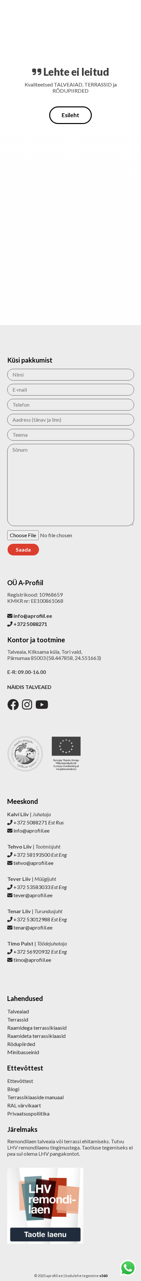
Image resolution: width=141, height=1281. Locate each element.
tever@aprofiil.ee (32, 895)
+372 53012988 (39, 919)
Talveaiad (18, 1011)
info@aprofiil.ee (31, 830)
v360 (103, 1275)
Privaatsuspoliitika (28, 1113)
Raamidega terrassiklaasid (37, 1027)
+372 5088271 (38, 822)
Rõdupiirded (21, 1044)
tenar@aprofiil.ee (32, 927)
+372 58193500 (39, 854)
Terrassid (17, 1019)
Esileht (70, 115)
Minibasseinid (23, 1052)
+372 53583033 (39, 887)
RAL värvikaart (24, 1105)
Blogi (13, 1089)
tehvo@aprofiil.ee (32, 863)
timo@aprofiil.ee (31, 960)
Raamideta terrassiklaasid (36, 1036)
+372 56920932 (39, 951)
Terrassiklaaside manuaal (35, 1097)
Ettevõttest (20, 1081)
